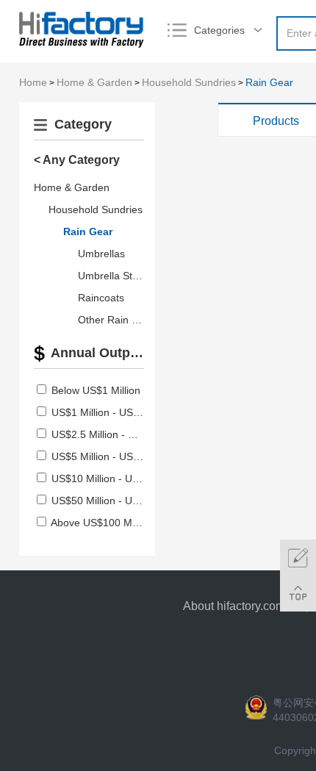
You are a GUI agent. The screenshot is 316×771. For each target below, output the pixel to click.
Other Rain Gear (116, 320)
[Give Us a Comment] (298, 557)
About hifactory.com (234, 606)
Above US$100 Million (102, 522)
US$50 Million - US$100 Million (123, 500)
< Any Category (77, 160)
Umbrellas (101, 253)
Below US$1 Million (95, 390)
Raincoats (101, 298)
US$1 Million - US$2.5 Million (118, 412)
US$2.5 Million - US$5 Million (118, 434)
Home (33, 82)
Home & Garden (94, 82)
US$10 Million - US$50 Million (120, 478)
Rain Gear (269, 82)
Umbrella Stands (116, 275)
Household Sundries (189, 82)
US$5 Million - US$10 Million (117, 456)
